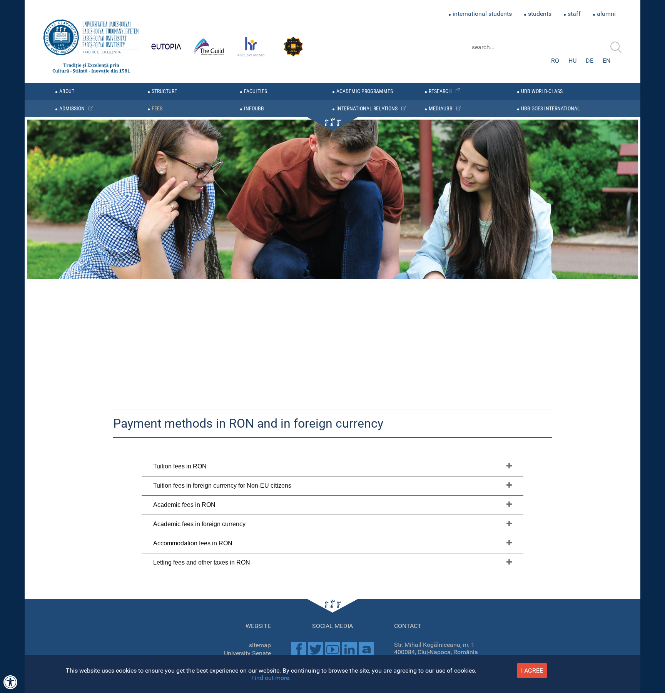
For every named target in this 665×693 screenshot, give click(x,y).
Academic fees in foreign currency (199, 524)
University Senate (247, 653)
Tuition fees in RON (180, 466)
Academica (366, 649)
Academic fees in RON (184, 504)
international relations (367, 108)
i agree (532, 670)
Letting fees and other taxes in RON (201, 562)
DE (589, 60)
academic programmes (364, 91)
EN (606, 60)
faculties (255, 91)
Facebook (298, 649)
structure (164, 91)
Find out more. (271, 677)
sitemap (260, 645)
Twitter (315, 649)
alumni (606, 13)
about (66, 91)
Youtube (332, 649)
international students (482, 13)
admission (72, 108)
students (539, 13)
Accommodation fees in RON (192, 543)
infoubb (254, 108)
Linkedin (349, 649)
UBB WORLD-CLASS (542, 91)
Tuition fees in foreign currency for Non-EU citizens (222, 485)
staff (574, 13)
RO (555, 60)
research (440, 91)
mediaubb (441, 108)
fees (157, 108)
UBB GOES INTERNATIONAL (550, 108)
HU (572, 60)
